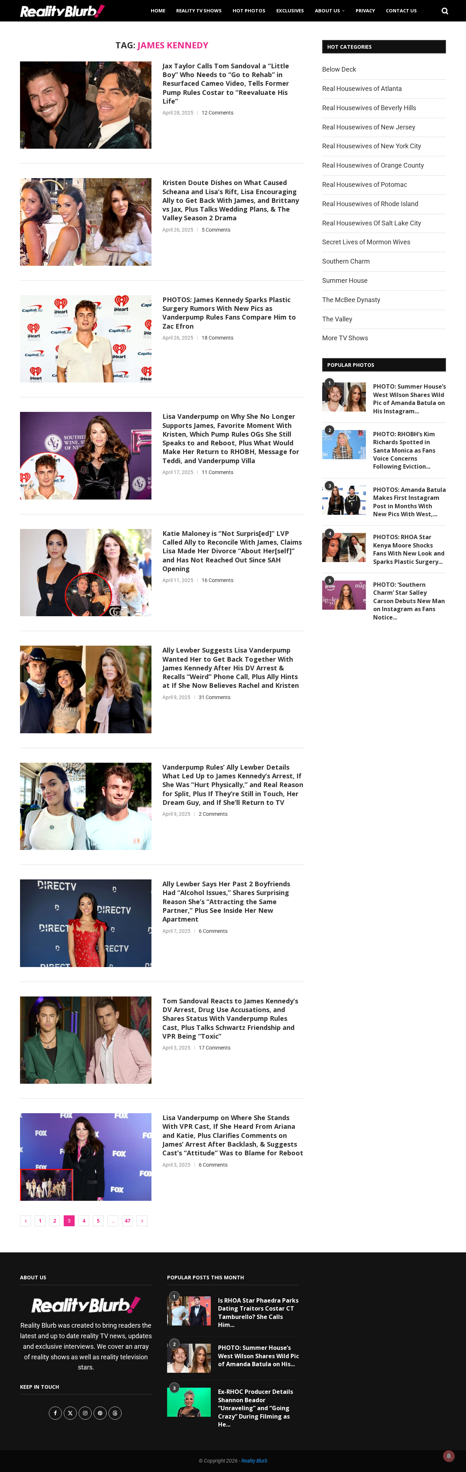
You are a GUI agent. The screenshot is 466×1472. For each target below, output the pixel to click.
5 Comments (216, 230)
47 (127, 1220)
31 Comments (214, 697)
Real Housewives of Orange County (373, 165)
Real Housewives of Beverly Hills (369, 108)
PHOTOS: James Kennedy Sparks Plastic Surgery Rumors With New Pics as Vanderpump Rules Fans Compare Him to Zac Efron (229, 312)
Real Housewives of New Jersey (368, 127)
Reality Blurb (254, 1461)
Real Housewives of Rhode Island (370, 204)
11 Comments (217, 472)
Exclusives (290, 10)
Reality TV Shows (199, 10)
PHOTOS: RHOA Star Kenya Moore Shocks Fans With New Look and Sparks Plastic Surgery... (409, 549)
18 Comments (217, 338)
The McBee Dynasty (351, 300)
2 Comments (213, 814)
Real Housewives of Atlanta (362, 88)
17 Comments (214, 1048)
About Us (327, 10)
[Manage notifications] (449, 1456)
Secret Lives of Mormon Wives (366, 242)
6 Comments (213, 931)
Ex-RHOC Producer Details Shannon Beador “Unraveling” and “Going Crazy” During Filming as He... (255, 1408)
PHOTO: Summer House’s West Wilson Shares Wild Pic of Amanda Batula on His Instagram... (409, 398)
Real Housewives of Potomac (364, 184)
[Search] (442, 10)
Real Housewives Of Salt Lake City (371, 223)
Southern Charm (346, 261)
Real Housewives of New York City (371, 146)
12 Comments (217, 113)
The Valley (337, 319)
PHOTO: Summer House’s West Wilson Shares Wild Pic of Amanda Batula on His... (258, 1356)
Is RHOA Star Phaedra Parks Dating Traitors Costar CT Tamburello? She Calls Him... (258, 1312)
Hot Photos (249, 10)
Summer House (345, 280)
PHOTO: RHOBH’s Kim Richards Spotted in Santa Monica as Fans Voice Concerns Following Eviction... (404, 450)
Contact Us (401, 10)
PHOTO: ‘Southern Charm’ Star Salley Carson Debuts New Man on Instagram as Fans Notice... (409, 601)
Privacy (365, 10)
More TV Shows (345, 338)
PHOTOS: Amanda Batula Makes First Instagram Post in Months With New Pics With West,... (409, 502)
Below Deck (339, 69)
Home (158, 10)
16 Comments (217, 580)
